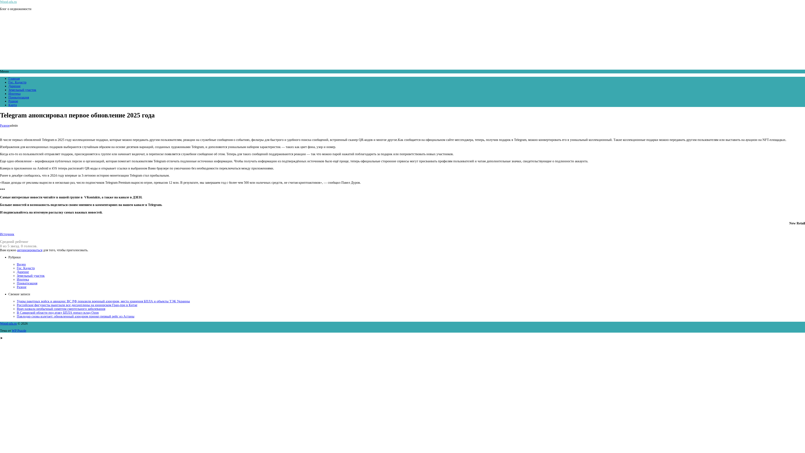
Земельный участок (22, 90)
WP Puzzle (19, 330)
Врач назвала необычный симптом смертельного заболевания (61, 309)
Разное (13, 101)
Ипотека (14, 93)
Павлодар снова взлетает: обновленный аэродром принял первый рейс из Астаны (75, 316)
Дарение (14, 86)
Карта (12, 105)
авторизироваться (29, 250)
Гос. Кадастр (17, 82)
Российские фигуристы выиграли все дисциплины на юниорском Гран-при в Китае (77, 305)
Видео (21, 264)
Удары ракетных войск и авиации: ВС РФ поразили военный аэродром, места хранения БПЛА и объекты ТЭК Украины (103, 301)
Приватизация (18, 97)
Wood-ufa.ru (8, 2)
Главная (14, 78)
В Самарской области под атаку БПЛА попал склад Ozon (58, 312)
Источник (7, 234)
